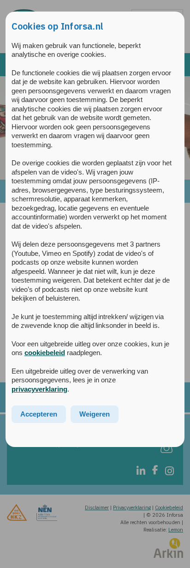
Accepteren (38, 414)
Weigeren (94, 414)
